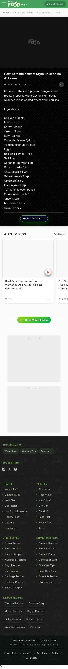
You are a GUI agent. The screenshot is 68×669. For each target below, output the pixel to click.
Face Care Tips (47, 571)
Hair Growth (45, 500)
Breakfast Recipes (15, 627)
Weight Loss (11, 451)
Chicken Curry (36, 603)
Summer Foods (47, 548)
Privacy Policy (11, 653)
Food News (46, 451)
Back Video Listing (37, 319)
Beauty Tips (45, 522)
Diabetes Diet (12, 494)
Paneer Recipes (13, 554)
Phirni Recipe (46, 582)
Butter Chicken (13, 619)
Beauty (41, 484)
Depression (11, 505)
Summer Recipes (48, 543)
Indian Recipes (12, 597)
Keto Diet (10, 500)
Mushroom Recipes (15, 559)
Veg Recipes (10, 538)
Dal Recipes (11, 571)
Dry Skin (43, 505)
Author (55, 653)
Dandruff (43, 511)
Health (7, 484)
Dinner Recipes (13, 543)
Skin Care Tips (47, 565)
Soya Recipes (12, 565)
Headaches (11, 528)
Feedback (42, 653)
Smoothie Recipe (48, 576)
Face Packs (45, 517)
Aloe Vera (44, 489)
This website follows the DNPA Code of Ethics (34, 640)
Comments (33, 218)
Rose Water (45, 494)
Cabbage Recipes (15, 576)
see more (59, 234)
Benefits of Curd (48, 559)
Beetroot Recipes (14, 582)
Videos (5, 12)
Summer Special (47, 538)
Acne (42, 528)
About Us (27, 653)
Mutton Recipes (13, 611)
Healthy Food (12, 517)
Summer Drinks (47, 554)
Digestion (10, 522)
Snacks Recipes (13, 587)
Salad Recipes (13, 548)
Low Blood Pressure (16, 511)
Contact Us (31, 658)
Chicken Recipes (14, 603)
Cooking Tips (29, 451)
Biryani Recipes (35, 611)
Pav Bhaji (35, 627)
